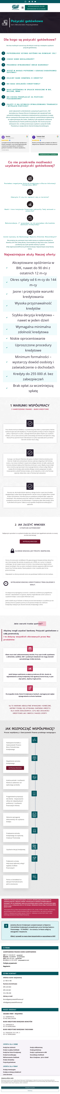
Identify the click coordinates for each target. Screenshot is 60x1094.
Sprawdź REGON (21, 957)
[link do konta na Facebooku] (29, 1)
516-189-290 (7, 993)
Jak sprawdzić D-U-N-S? (23, 960)
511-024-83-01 (10, 955)
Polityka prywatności (10, 963)
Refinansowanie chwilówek (11, 1057)
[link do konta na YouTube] (35, 1)
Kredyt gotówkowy (35, 1050)
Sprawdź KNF (18, 958)
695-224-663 (7, 987)
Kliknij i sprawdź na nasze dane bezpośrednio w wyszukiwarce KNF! (33, 936)
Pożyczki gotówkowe (9, 1062)
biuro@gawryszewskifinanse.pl (13, 999)
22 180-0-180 (7, 981)
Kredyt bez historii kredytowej (12, 1052)
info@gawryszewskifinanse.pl (12, 1002)
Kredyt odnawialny (8, 1060)
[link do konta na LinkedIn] (32, 1)
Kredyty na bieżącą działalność (12, 1072)
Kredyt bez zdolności (9, 1047)
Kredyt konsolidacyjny (9, 1055)
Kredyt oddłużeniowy (36, 1047)
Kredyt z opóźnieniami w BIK (38, 1052)
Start (12, 25)
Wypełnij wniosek (30, 541)
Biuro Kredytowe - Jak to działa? (39, 1057)
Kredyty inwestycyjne (9, 1069)
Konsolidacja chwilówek (37, 1055)
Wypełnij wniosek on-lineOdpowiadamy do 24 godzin (36, 7)
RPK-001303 (10, 958)
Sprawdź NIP (20, 955)
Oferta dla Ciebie (20, 25)
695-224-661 (7, 990)
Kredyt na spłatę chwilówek (11, 1050)
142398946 (12, 957)
